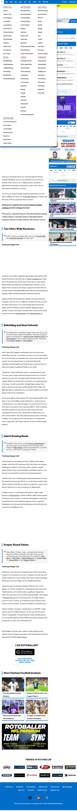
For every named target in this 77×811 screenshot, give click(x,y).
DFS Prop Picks (41, 82)
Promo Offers (41, 93)
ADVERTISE (19, 787)
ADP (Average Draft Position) (28, 46)
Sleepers (40, 32)
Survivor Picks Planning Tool (27, 114)
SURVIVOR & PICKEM (8, 118)
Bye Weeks (23, 111)
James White (13, 560)
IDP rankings (34, 219)
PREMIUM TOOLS (7, 7)
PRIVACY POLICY (42, 790)
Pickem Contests (7, 143)
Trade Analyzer (24, 75)
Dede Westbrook (28, 558)
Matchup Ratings (42, 64)
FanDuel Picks (41, 75)
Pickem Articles (7, 139)
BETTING (45, 2)
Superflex (40, 43)
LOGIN (64, 2)
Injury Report (24, 43)
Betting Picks (41, 89)
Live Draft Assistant (25, 18)
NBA (11, 2)
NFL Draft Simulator (25, 10)
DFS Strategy (41, 86)
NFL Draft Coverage (43, 10)
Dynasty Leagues (42, 14)
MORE (34, 2)
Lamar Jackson (15, 341)
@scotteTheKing (30, 197)
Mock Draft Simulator (26, 14)
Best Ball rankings (36, 217)
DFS (39, 2)
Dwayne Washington (36, 443)
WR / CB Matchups (7, 39)
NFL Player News (25, 78)
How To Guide (6, 53)
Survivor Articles (7, 125)
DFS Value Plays (42, 78)
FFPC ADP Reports (25, 50)
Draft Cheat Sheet (25, 25)
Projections (6, 43)
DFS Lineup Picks (42, 68)
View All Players (62, 136)
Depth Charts (24, 39)
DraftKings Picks (42, 71)
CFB (29, 2)
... (64, 20)
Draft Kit (5, 10)
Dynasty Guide (24, 35)
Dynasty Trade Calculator (27, 53)
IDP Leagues (41, 50)
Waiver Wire (24, 100)
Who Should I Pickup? (26, 71)
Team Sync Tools (7, 14)
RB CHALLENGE (67, 787)
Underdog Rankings (8, 64)
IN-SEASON (23, 57)
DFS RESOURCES (42, 57)
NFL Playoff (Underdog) (9, 78)
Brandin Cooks (39, 336)
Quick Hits (23, 107)
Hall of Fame (21, 637)
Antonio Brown (20, 313)
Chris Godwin (11, 339)
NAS (25, 2)
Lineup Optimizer (7, 25)
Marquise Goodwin (16, 238)
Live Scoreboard (25, 82)
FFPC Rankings (6, 71)
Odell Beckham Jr (35, 313)
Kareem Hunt (8, 598)
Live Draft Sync (7, 21)
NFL (2, 2)
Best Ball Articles (7, 75)
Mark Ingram (18, 447)
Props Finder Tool (7, 28)
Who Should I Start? (25, 68)
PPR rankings (6, 214)
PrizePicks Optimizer (8, 32)
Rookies (40, 21)
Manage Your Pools (8, 132)
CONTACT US (9, 787)
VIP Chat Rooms (7, 50)
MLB (6, 2)
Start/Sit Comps (7, 46)
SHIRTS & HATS (55, 787)
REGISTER (72, 2)
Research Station (7, 35)
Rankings (23, 28)
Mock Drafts (41, 46)
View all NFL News (62, 91)
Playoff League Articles (26, 64)
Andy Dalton (27, 341)
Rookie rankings (8, 217)
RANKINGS (53, 166)
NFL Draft (40, 18)
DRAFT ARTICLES (42, 7)
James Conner (28, 336)
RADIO (74, 21)
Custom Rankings (7, 18)
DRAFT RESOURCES (25, 7)
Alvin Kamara (14, 495)
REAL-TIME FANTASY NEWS (59, 44)
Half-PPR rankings (18, 214)
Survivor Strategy (7, 129)
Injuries (42, 219)
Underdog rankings (8, 219)
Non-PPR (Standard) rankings (36, 214)
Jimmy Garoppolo (33, 279)
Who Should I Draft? (25, 21)
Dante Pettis (41, 236)
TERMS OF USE (54, 790)
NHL (16, 2)
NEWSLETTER (43, 787)
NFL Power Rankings (43, 53)
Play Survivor (6, 136)
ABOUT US (21, 790)
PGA (20, 2)
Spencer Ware (29, 560)
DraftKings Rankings (8, 68)
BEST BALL (6, 57)
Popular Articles (56, 32)
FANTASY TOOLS (57, 21)
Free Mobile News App (26, 61)
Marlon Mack (41, 558)
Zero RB (40, 39)
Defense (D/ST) (24, 103)
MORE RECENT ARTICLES (57, 185)
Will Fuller (16, 558)
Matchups (23, 93)
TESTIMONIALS (31, 787)
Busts (39, 35)
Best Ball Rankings (7, 61)
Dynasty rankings (23, 219)
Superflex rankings (22, 217)
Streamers (23, 96)
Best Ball (40, 25)
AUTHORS (31, 790)
